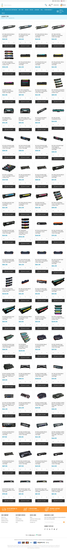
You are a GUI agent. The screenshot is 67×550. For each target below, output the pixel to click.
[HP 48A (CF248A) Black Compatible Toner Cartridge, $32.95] (25, 281)
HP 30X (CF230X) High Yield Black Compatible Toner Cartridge (58, 232)
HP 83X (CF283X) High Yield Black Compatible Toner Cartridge (25, 433)
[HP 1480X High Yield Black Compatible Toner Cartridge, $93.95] (25, 110)
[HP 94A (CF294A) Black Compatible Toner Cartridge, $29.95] (41, 453)
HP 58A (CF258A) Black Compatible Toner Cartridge (24, 375)
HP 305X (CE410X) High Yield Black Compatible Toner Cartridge (8, 232)
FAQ (17, 522)
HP (2, 9)
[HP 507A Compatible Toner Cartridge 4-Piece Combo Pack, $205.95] (58, 309)
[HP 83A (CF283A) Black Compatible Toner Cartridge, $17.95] (8, 424)
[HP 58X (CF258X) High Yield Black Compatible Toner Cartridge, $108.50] (41, 366)
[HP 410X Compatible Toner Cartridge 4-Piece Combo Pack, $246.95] (8, 281)
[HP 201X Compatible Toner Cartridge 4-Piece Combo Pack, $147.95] (8, 167)
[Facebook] (45, 529)
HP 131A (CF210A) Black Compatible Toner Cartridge (25, 63)
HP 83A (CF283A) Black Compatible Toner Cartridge (8, 433)
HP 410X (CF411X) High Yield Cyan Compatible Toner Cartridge (24, 261)
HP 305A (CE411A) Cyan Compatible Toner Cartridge (8, 204)
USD (63, 1)
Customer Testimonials (35, 519)
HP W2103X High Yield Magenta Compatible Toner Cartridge (57, 490)
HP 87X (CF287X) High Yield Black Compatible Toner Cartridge (25, 462)
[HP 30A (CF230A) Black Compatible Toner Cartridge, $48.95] (41, 223)
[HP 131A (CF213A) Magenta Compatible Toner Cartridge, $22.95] (8, 82)
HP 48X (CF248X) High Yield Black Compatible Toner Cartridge (41, 290)
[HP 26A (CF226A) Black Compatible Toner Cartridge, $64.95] (25, 167)
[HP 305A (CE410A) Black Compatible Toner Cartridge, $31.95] (58, 167)
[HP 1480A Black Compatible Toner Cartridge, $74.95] (8, 110)
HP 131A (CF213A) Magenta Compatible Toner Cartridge (7, 91)
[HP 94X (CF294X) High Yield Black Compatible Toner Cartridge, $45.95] (58, 453)
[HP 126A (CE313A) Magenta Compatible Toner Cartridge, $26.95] (58, 27)
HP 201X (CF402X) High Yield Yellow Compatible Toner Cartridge (41, 147)
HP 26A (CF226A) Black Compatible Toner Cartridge (24, 176)
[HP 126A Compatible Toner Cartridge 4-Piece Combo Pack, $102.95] (8, 54)
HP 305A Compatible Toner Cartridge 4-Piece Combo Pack (58, 204)
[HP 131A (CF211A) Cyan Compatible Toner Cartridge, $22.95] (41, 54)
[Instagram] (47, 529)
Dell (42, 9)
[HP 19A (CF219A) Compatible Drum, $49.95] (58, 110)
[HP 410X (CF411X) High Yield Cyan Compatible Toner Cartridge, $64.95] (25, 252)
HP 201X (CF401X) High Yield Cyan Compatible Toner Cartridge (24, 147)
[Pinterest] (52, 529)
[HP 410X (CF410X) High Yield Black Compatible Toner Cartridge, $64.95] (8, 252)
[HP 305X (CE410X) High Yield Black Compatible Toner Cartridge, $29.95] (8, 223)
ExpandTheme (49, 539)
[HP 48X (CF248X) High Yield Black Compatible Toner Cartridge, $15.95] (41, 281)
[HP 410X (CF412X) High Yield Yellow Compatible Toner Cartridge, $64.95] (41, 252)
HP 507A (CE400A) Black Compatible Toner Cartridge (58, 290)
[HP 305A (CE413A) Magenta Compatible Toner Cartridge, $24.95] (41, 195)
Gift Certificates (33, 520)
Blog (3, 13)
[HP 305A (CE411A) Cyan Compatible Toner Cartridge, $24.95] (8, 195)
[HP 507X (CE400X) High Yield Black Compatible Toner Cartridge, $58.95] (8, 337)
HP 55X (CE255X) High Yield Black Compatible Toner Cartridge (58, 346)
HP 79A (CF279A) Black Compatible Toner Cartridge (57, 375)
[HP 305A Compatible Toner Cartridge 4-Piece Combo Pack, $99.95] (58, 195)
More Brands (48, 9)
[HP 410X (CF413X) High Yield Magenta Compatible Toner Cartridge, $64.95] (58, 252)
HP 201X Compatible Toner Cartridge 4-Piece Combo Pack (8, 176)
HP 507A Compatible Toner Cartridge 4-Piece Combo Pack (58, 318)
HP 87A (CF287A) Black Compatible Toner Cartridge (8, 462)
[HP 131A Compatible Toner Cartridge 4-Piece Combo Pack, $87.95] (25, 82)
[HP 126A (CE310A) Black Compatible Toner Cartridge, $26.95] (8, 27)
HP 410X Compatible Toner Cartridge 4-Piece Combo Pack (8, 290)
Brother (21, 9)
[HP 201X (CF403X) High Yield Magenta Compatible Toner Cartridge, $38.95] (58, 138)
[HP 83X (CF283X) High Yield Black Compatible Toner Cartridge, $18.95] (25, 424)
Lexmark (37, 9)
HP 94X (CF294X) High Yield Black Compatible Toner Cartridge (58, 462)
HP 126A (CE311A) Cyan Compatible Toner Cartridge (24, 35)
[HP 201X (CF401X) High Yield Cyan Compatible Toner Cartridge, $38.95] (25, 138)
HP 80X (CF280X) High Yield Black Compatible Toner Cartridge (41, 404)
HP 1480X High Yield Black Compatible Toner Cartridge (25, 119)
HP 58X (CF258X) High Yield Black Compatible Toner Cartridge (41, 375)
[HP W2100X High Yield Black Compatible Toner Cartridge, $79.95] (8, 481)
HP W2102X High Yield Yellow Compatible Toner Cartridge (41, 490)
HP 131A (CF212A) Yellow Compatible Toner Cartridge (58, 63)
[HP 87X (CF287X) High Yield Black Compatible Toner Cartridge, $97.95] (25, 453)
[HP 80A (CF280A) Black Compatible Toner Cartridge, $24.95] (25, 395)
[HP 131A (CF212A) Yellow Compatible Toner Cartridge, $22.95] (58, 54)
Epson (31, 9)
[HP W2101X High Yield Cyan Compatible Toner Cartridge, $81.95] (25, 481)
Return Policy (4, 519)
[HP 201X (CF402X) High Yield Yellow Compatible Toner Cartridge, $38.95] (41, 138)
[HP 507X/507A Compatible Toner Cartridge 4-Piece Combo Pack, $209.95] (25, 337)
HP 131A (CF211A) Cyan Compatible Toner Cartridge (41, 63)
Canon (26, 9)
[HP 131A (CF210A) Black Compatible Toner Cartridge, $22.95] (25, 54)
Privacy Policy (4, 522)
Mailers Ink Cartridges (11, 9)
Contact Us (32, 522)
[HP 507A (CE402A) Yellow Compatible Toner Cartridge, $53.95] (25, 309)
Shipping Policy (4, 520)
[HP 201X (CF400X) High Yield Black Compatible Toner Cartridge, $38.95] (8, 138)
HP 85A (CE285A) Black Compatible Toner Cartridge (41, 433)
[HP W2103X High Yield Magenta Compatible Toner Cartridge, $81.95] (58, 481)
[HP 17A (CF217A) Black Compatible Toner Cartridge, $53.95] (41, 110)
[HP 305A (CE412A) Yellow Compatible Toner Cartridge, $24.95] (25, 195)
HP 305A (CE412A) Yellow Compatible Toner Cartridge (25, 204)
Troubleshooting (19, 520)
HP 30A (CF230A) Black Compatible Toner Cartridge (41, 232)
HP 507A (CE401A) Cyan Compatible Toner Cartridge (8, 318)
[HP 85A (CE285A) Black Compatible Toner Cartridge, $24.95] (41, 424)
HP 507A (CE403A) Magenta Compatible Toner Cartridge (40, 318)
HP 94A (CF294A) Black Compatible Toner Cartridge (41, 462)
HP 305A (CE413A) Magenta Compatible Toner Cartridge (40, 204)
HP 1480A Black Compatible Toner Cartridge (7, 119)
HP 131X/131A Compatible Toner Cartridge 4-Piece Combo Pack (58, 91)
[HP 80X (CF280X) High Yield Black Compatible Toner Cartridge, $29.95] (41, 395)
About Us (3, 517)
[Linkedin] (49, 529)
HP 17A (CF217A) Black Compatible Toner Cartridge (40, 119)
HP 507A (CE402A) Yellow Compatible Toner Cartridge (25, 318)
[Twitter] (54, 529)
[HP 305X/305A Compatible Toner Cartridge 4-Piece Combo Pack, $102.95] (25, 223)
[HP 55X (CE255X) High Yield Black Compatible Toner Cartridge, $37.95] (58, 337)
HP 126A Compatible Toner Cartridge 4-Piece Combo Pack (8, 63)
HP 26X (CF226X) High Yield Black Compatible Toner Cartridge (41, 176)
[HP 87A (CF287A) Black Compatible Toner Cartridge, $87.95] (8, 453)
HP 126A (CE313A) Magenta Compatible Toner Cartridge (57, 35)
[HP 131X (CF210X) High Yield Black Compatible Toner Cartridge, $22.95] (41, 82)
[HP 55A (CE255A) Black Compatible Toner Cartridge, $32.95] (41, 337)
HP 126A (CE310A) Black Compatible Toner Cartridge (8, 35)
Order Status (57, 1)
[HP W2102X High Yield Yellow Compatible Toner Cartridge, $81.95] (41, 481)
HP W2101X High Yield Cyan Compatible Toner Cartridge (25, 490)
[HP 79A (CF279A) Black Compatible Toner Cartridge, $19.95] (58, 366)
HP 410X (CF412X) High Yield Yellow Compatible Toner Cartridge (41, 261)
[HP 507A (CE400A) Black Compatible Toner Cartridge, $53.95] (58, 281)
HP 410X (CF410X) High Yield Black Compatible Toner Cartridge (8, 261)
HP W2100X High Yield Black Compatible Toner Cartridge (8, 490)
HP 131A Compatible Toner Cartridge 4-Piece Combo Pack (25, 91)
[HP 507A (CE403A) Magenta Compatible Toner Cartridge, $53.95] (41, 309)
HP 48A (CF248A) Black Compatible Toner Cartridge (25, 290)
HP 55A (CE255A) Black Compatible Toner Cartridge (41, 346)
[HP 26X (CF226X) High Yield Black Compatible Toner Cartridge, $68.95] (41, 167)
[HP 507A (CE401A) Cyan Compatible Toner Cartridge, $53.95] (8, 309)
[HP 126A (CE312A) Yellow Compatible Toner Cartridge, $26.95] (41, 27)
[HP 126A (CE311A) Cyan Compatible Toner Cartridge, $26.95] (25, 27)
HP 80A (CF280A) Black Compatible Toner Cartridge (25, 404)
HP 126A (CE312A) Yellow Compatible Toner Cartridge (41, 35)
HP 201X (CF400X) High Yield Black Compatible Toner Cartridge (8, 147)
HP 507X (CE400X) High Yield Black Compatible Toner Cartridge (8, 346)
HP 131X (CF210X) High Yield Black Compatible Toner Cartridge (41, 91)
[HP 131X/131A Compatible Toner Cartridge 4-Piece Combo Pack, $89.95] (58, 82)
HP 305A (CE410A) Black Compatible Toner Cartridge (58, 176)
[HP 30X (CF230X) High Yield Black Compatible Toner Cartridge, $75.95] (58, 223)
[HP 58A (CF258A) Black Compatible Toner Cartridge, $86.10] (25, 366)
